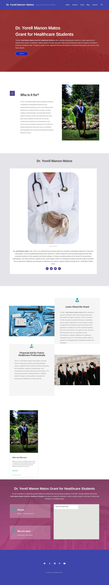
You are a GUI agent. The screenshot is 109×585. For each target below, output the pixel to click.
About (68, 5)
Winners (75, 5)
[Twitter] (51, 268)
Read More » (15, 470)
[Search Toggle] (102, 5)
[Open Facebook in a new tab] (44, 563)
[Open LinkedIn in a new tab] (55, 563)
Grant (82, 5)
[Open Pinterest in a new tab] (59, 563)
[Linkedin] (55, 268)
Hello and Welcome (19, 457)
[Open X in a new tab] (49, 563)
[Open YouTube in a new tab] (64, 563)
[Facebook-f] (47, 268)
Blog (88, 5)
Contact (95, 5)
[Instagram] (59, 268)
